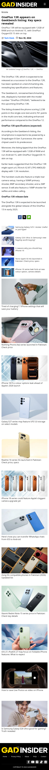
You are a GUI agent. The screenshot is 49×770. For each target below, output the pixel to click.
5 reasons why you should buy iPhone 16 (28, 249)
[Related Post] (24, 304)
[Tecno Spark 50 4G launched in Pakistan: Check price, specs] (8, 265)
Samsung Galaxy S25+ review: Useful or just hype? (31, 228)
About (27, 756)
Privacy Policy (16, 756)
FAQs (35, 756)
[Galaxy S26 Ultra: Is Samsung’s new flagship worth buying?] (8, 244)
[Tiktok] (41, 762)
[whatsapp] (29, 217)
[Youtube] (33, 762)
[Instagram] (37, 762)
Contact (43, 756)
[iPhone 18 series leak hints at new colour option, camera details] (8, 276)
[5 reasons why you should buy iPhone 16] (8, 255)
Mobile (5, 12)
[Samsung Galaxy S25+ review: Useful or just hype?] (8, 233)
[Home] (19, 4)
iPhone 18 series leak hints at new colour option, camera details (30, 270)
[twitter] (24, 217)
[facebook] (20, 217)
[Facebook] (28, 762)
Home (5, 756)
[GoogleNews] (45, 762)
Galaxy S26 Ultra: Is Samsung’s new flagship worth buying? (30, 238)
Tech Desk (9, 38)
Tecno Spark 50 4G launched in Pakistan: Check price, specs (28, 260)
